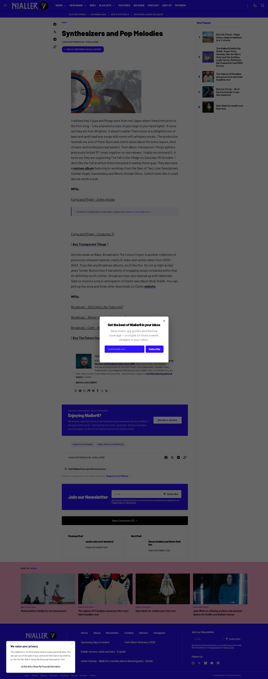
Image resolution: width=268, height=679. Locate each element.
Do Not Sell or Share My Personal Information (40, 666)
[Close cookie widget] (72, 644)
